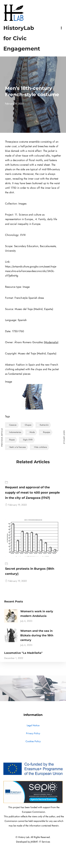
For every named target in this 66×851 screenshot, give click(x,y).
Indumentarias (15, 432)
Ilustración (44, 425)
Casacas (12, 425)
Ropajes (46, 432)
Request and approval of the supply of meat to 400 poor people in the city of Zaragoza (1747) (32, 492)
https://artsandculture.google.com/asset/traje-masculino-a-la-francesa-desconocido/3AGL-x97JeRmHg (31, 271)
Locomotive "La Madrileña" (23, 652)
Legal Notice (33, 725)
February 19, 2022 (17, 504)
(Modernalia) (51, 342)
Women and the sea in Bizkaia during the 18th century (36, 635)
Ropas (12, 439)
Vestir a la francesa (17, 447)
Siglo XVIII (27, 439)
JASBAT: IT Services (40, 841)
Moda (32, 432)
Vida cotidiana (40, 447)
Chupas (28, 425)
